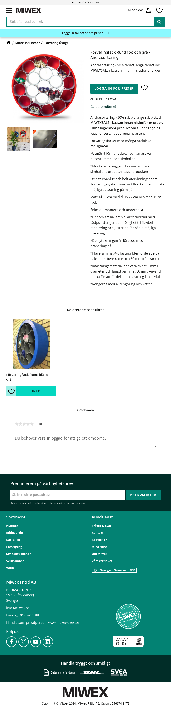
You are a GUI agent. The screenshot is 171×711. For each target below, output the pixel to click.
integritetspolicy (75, 502)
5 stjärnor (32, 424)
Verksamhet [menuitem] (15, 561)
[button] (9, 10)
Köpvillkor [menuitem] (99, 540)
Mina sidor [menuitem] (99, 547)
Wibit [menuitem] (10, 568)
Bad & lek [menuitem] (13, 540)
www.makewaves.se (63, 622)
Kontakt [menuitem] (97, 533)
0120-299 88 (29, 615)
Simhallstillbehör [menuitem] (18, 554)
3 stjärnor (24, 424)
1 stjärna (17, 424)
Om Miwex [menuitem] (99, 554)
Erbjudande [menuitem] (14, 533)
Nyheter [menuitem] (12, 526)
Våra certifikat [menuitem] (102, 561)
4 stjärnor (28, 424)
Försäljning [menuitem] (14, 547)
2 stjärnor (20, 424)
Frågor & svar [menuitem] (101, 526)
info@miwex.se (18, 608)
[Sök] (159, 21)
